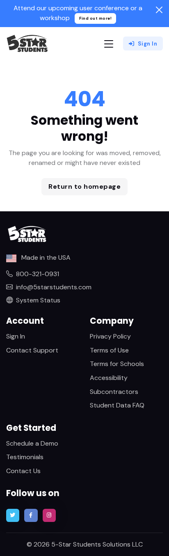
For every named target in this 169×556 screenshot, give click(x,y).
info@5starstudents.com (53, 287)
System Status (38, 300)
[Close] (159, 10)
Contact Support (32, 350)
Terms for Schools (117, 363)
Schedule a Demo (32, 443)
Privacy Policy (110, 336)
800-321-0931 (37, 274)
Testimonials (24, 457)
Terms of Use (109, 350)
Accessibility (109, 377)
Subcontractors (114, 391)
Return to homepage (84, 186)
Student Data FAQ (117, 405)
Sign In (148, 43)
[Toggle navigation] (108, 43)
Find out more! (95, 18)
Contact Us (23, 471)
